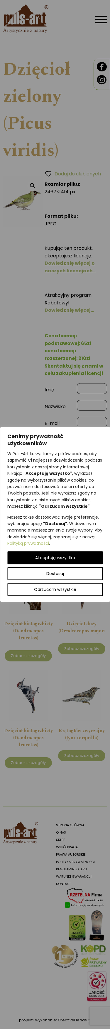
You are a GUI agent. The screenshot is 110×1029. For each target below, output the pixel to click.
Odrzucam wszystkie (55, 590)
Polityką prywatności (28, 543)
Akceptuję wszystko (55, 558)
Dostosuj (55, 574)
